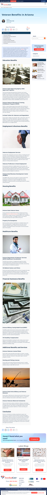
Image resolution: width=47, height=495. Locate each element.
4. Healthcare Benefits (7, 39)
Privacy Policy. (4, 494)
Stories (20, 483)
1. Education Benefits (7, 35)
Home (2, 7)
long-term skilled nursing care (12, 213)
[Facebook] (37, 479)
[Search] (44, 38)
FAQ (20, 485)
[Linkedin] (41, 479)
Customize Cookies (41, 492)
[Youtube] (44, 479)
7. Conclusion (5, 43)
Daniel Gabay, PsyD (10, 20)
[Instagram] (39, 479)
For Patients (21, 480)
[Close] (45, 491)
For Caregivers (21, 482)
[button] (3, 30)
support (22, 49)
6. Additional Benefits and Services (9, 42)
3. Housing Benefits (6, 37)
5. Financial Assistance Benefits (8, 40)
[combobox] (39, 38)
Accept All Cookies (34, 492)
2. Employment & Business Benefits (9, 36)
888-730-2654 (11, 481)
